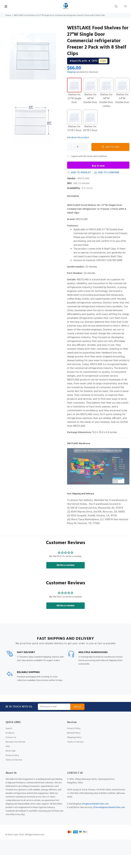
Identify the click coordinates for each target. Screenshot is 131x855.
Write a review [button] (65, 565)
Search (9, 728)
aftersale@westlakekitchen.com (109, 807)
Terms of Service (14, 760)
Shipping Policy (74, 737)
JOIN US (77, 707)
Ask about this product (78, 137)
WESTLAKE (83, 178)
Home (8, 15)
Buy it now (98, 166)
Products (10, 733)
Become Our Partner (15, 742)
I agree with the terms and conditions (89, 156)
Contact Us (11, 737)
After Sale (10, 751)
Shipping (71, 72)
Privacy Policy (12, 755)
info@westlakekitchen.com (95, 804)
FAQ (8, 746)
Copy (103, 61)
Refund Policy (73, 733)
